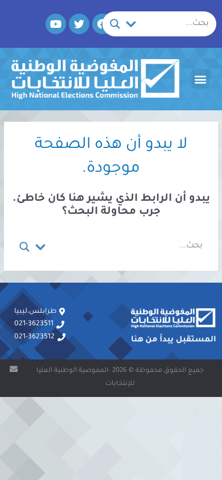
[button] (200, 78)
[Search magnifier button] (115, 24)
